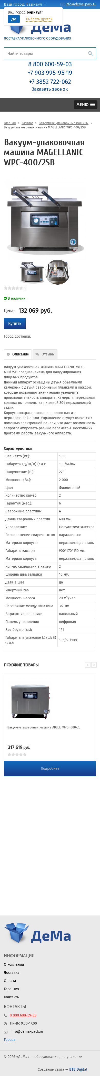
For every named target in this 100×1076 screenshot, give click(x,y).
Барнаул (34, 4)
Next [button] (89, 218)
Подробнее (50, 768)
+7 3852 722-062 (50, 81)
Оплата (10, 981)
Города (10, 1040)
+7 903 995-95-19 (50, 72)
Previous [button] (88, 665)
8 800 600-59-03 (50, 64)
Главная (10, 123)
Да (13, 18)
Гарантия (11, 989)
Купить (14, 323)
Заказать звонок (50, 89)
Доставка (11, 973)
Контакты (11, 997)
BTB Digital (78, 1069)
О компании (14, 964)
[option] (45, 218)
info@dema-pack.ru (81, 4)
